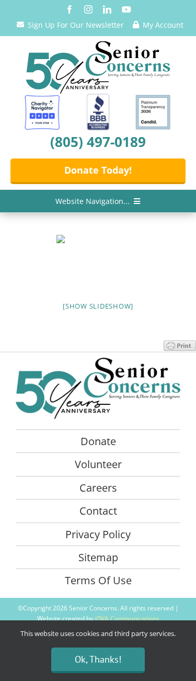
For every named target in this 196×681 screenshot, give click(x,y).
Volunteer (98, 464)
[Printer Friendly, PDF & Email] (180, 345)
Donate (98, 441)
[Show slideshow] (98, 306)
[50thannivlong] (98, 45)
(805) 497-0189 (98, 141)
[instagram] (88, 9)
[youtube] (126, 9)
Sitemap (98, 557)
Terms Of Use (98, 580)
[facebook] (69, 9)
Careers (98, 488)
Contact (98, 511)
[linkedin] (107, 9)
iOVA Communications (127, 618)
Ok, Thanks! (98, 659)
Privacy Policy (98, 534)
